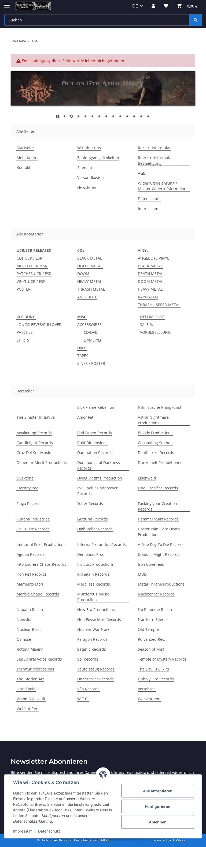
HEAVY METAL (89, 281)
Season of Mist (151, 649)
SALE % (146, 324)
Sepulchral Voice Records (39, 659)
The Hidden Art (30, 678)
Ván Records (88, 688)
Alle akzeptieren (157, 791)
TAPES (82, 355)
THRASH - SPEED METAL (159, 304)
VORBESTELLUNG (155, 332)
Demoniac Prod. (91, 554)
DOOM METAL (150, 281)
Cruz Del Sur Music (34, 452)
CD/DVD (91, 332)
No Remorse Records (156, 609)
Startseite (25, 147)
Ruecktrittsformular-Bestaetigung (156, 160)
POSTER (24, 289)
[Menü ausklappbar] (7, 3)
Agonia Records (31, 554)
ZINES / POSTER (91, 363)
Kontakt (23, 167)
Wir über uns (89, 147)
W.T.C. (83, 698)
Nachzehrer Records (156, 594)
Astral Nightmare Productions (153, 420)
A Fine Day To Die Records (161, 544)
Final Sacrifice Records (158, 487)
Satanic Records (91, 649)
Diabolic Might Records (158, 554)
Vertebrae (147, 688)
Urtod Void (26, 688)
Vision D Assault (31, 698)
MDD (142, 574)
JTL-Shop (178, 840)
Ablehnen (158, 822)
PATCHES (25, 332)
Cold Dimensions (92, 442)
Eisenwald (147, 478)
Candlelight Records (35, 442)
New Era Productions (96, 609)
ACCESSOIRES (89, 324)
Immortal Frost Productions (41, 544)
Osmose (24, 639)
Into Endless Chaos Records (41, 564)
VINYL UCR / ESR (31, 281)
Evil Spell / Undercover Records (97, 490)
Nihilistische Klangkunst (159, 407)
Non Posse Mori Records (99, 619)
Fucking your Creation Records (157, 506)
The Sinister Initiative (36, 417)
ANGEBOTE (87, 296)
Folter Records (90, 503)
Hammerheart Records (158, 519)
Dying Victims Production (99, 478)
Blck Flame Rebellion (95, 407)
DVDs (82, 347)
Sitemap (84, 167)
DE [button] (135, 6)
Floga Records (29, 503)
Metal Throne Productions (161, 584)
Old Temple (148, 629)
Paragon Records (92, 639)
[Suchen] (195, 20)
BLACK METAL (89, 258)
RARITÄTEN (148, 296)
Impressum (22, 831)
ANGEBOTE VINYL (153, 258)
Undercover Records (95, 678)
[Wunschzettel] (166, 6)
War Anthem (149, 698)
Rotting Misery (30, 649)
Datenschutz (49, 831)
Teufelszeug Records (96, 669)
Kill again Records (93, 574)
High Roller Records (95, 528)
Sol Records (87, 659)
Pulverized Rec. (151, 639)
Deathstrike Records (156, 452)
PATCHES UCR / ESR (34, 273)
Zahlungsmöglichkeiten (98, 157)
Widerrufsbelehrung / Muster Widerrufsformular (162, 186)
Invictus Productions (95, 564)
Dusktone (25, 478)
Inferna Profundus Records (101, 544)
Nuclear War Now (93, 629)
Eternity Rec (27, 487)
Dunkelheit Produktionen (160, 462)
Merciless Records (93, 584)
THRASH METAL (91, 289)
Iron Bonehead (151, 564)
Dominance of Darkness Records (98, 465)
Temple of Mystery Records (162, 659)
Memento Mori (30, 584)
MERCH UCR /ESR (32, 265)
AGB (141, 173)
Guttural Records (92, 519)
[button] (153, 6)
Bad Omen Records (94, 432)
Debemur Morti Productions (42, 462)
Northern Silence (153, 619)
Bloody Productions (155, 432)
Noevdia (24, 619)
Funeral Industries (33, 519)
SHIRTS (23, 340)
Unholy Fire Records (156, 678)
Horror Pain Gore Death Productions (159, 531)
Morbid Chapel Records (38, 594)
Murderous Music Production (93, 596)
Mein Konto (27, 157)
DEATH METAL (89, 265)
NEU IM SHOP (152, 316)
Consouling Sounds (155, 442)
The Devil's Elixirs (153, 669)
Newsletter (87, 187)
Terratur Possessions (35, 669)
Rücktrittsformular (154, 147)
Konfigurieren (157, 806)
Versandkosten (90, 177)
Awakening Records (34, 432)
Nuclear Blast (29, 629)
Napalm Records (31, 609)
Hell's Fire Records (33, 528)
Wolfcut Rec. (28, 708)
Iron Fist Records (32, 574)
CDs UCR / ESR (29, 258)
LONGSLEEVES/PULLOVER (39, 324)
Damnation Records (95, 452)
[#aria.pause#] (57, 117)
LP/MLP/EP (93, 340)
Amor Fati (85, 417)
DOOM (83, 273)
